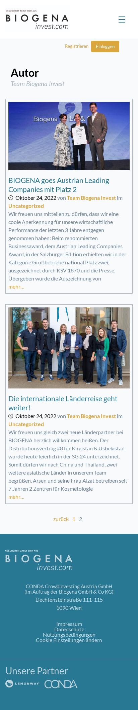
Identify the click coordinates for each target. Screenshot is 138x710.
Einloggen (105, 46)
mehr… (16, 286)
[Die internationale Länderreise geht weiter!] (69, 348)
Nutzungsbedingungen (69, 634)
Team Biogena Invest (91, 197)
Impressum (69, 624)
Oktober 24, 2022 (35, 197)
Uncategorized (26, 205)
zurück (61, 519)
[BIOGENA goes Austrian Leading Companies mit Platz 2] (69, 136)
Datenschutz (69, 629)
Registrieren (76, 46)
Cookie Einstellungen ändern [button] (69, 640)
